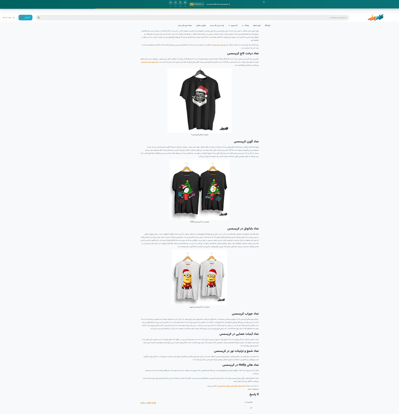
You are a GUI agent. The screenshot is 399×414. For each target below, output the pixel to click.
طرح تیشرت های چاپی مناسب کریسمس (231, 386)
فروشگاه (267, 25)
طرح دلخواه (257, 25)
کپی (192, 4)
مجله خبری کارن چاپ (185, 25)
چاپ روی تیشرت (217, 45)
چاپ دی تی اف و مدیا (217, 25)
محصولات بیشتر (253, 389)
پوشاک (246, 25)
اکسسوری (234, 25)
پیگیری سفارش (201, 25)
